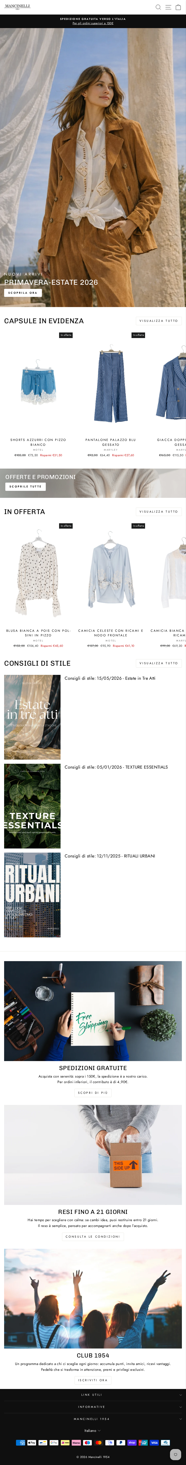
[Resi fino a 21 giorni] (93, 1155)
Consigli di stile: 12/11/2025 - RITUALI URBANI (110, 856)
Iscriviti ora (93, 1380)
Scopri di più (93, 1093)
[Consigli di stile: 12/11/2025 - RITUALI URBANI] (32, 895)
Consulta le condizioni (93, 1236)
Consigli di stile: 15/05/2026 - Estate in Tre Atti (110, 678)
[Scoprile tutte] (93, 483)
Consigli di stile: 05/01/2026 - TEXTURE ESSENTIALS (116, 767)
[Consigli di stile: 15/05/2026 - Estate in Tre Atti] (32, 717)
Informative (91, 1407)
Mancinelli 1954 (92, 1419)
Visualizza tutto (159, 321)
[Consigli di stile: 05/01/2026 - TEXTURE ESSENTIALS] (32, 806)
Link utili (91, 1395)
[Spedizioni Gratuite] (93, 1011)
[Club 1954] (93, 1299)
